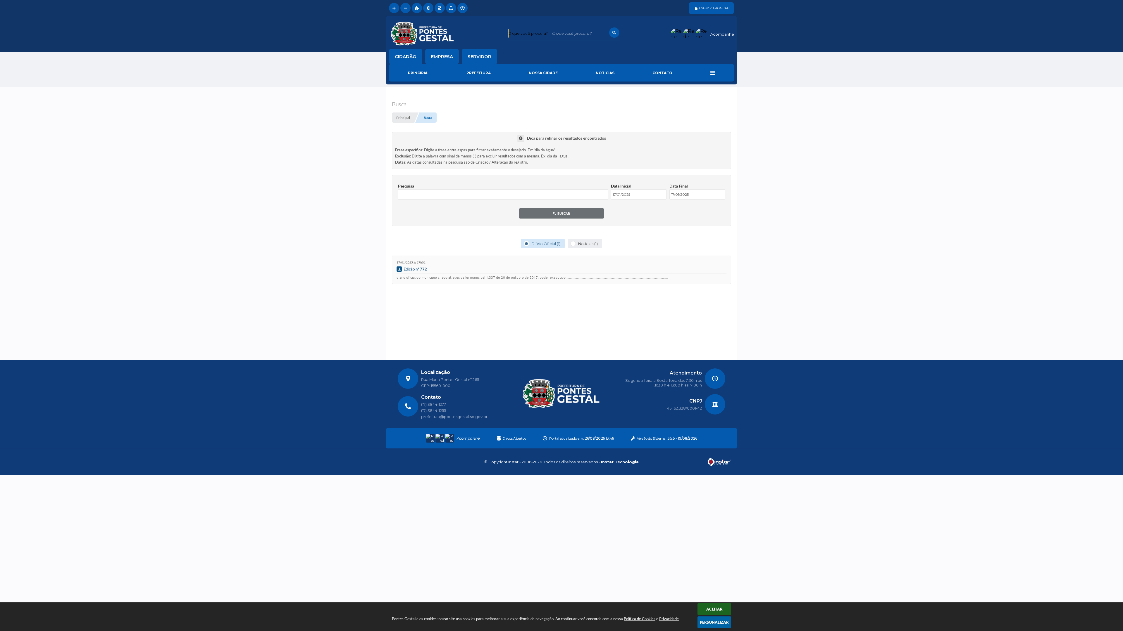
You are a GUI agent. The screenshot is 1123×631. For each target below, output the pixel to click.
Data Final (678, 185)
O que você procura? (528, 33)
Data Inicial (621, 185)
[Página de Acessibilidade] (462, 8)
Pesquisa (406, 185)
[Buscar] (614, 32)
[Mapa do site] (451, 8)
